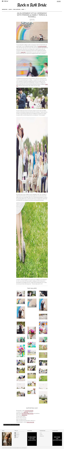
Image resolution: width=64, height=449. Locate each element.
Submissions (42, 435)
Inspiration (4, 9)
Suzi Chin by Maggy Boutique (27, 413)
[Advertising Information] (57, 438)
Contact (41, 434)
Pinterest (17, 435)
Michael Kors (24, 414)
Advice (10, 9)
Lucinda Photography (42, 46)
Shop (23, 9)
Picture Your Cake (30, 422)
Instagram (17, 434)
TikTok (17, 437)
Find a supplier (16, 9)
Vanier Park (23, 52)
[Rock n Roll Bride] (32, 4)
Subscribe (59, 1)
